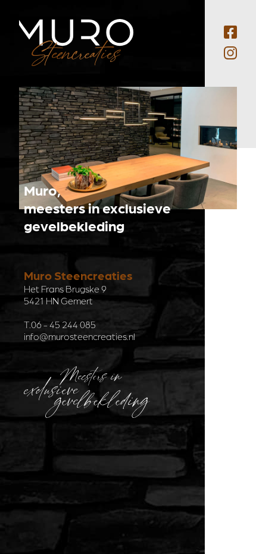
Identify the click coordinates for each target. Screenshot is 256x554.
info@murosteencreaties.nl (79, 336)
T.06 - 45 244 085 (60, 324)
